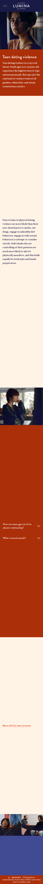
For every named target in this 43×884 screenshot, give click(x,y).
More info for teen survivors (17, 725)
